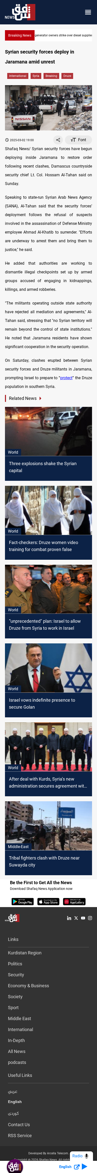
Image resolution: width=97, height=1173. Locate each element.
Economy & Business (28, 985)
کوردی (13, 1114)
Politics (15, 963)
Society (15, 996)
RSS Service (20, 1135)
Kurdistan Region (25, 952)
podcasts (17, 1062)
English (15, 1103)
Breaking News (19, 35)
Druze (67, 76)
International (17, 76)
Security (16, 974)
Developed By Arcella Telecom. (48, 1153)
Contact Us (19, 1124)
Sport (13, 1007)
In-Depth (16, 1040)
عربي (12, 1092)
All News (16, 1051)
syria (36, 76)
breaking (51, 76)
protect (66, 377)
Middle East (19, 1018)
